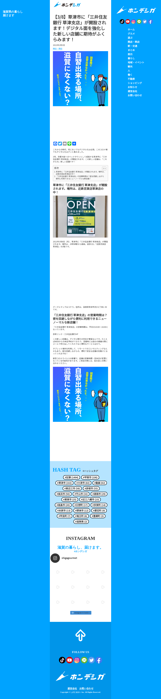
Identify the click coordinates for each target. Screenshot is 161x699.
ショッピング (135, 82)
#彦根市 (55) (91, 488)
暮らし (131, 58)
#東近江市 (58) (72, 488)
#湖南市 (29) (99, 493)
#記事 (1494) (71, 477)
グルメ (131, 33)
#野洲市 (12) (81, 510)
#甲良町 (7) (64, 516)
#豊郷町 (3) (98, 516)
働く (130, 74)
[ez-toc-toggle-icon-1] (103, 169)
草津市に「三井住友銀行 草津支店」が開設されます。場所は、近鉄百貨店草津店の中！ (80, 173)
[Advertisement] (80, 123)
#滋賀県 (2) (81, 521)
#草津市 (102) (64, 482)
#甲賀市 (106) (90, 477)
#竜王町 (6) (81, 516)
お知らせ (132, 87)
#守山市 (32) (81, 493)
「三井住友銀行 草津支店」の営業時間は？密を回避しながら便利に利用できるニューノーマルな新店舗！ (80, 177)
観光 (130, 66)
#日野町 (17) (81, 504)
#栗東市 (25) (69, 499)
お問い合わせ (86, 688)
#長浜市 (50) (63, 493)
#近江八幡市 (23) (90, 499)
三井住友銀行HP (71, 334)
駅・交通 (132, 45)
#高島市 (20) (63, 504)
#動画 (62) (99, 482)
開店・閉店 (57, 48)
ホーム (131, 29)
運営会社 (72, 688)
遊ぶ (130, 37)
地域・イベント (136, 62)
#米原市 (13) (63, 510)
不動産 (131, 78)
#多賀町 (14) (99, 504)
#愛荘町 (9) (99, 510)
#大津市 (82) (83, 482)
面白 (130, 54)
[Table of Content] (104, 168)
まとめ (131, 50)
